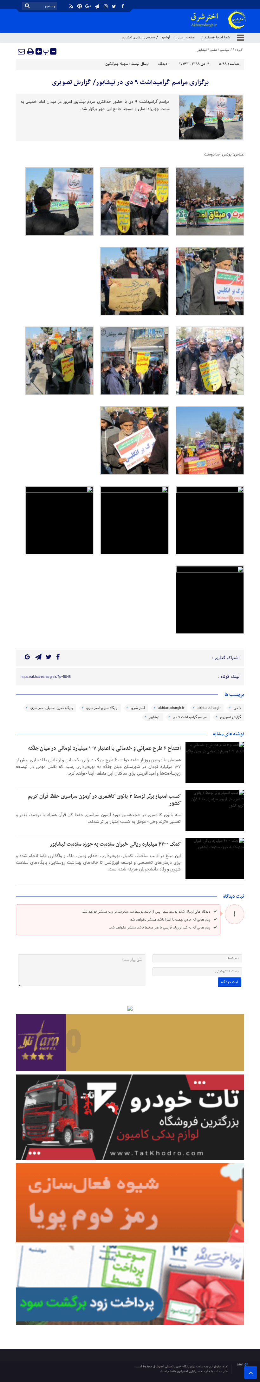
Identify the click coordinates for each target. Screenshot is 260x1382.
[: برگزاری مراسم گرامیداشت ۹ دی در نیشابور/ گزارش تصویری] (21, 51)
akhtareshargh (209, 708)
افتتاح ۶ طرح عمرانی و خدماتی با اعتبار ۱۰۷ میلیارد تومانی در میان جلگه (104, 748)
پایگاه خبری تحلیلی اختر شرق (51, 708)
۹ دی (237, 708)
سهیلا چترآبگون (116, 64)
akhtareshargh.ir (171, 708)
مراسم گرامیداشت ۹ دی (190, 717)
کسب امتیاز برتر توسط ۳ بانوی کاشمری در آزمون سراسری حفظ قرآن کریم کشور (104, 800)
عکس (138, 37)
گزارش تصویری (230, 717)
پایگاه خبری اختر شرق (102, 708)
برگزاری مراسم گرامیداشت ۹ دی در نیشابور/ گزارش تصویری (130, 82)
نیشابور (126, 37)
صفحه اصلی (186, 37)
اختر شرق (138, 708)
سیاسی (149, 37)
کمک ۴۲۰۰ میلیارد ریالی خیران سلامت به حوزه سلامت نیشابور (115, 844)
